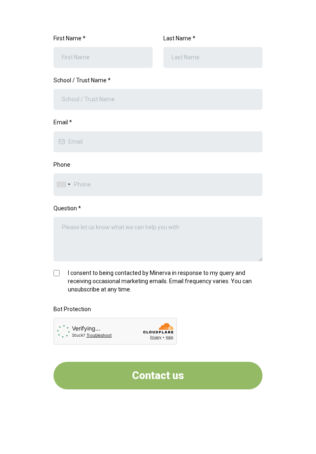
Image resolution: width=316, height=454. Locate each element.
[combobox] (63, 185)
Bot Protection (72, 309)
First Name (69, 38)
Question (67, 208)
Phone (61, 164)
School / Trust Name (82, 80)
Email (62, 122)
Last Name (179, 38)
